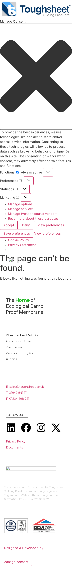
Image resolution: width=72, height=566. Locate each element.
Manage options (20, 204)
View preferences (51, 225)
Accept (8, 225)
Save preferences (16, 233)
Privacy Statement (22, 245)
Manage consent (15, 562)
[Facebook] (26, 428)
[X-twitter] (56, 428)
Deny (26, 225)
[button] (36, 77)
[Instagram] (41, 428)
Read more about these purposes (33, 218)
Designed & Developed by (23, 548)
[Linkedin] (11, 428)
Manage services (20, 209)
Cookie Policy (18, 240)
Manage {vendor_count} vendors (32, 214)
